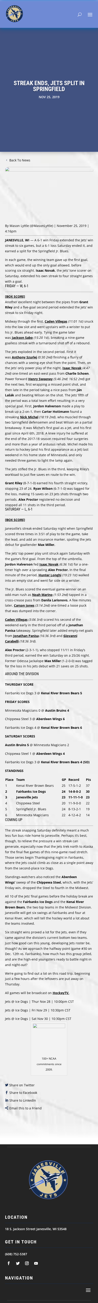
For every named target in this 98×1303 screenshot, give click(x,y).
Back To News (19, 160)
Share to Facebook (23, 1092)
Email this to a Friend (25, 1108)
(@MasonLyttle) (41, 226)
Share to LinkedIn (22, 1100)
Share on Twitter (22, 1085)
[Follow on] (8, 1263)
